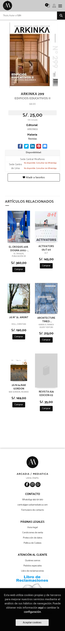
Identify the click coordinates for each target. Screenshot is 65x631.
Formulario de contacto (32, 510)
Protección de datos (32, 538)
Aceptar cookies (32, 622)
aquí (41, 608)
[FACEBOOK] (27, 484)
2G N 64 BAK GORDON (19, 386)
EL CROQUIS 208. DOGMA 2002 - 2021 (19, 248)
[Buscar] (61, 16)
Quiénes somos (32, 561)
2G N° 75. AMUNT (18, 318)
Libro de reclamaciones (32, 571)
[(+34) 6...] (38, 484)
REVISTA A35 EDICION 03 (46, 393)
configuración (32, 612)
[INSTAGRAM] (32, 484)
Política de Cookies (32, 543)
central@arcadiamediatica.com (32, 505)
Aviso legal (32, 527)
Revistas (32, 139)
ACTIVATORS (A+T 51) (46, 248)
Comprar (18, 269)
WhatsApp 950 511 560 (32, 500)
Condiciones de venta (32, 533)
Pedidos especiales (33, 566)
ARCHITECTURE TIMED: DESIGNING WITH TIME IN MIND (46, 319)
